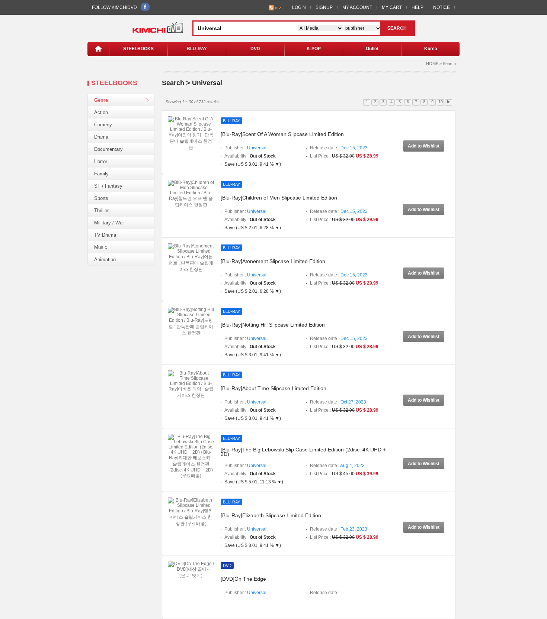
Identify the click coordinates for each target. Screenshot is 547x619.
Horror (100, 161)
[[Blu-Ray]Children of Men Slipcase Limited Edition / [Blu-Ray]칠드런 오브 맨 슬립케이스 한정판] (191, 193)
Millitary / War (109, 223)
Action (101, 112)
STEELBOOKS (138, 48)
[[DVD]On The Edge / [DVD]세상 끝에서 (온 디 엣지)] (191, 569)
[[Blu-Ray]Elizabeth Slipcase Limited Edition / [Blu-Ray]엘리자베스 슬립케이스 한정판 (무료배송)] (191, 512)
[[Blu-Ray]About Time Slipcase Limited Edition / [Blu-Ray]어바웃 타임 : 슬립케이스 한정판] (191, 384)
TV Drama (105, 235)
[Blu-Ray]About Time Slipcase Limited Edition (273, 388)
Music (100, 247)
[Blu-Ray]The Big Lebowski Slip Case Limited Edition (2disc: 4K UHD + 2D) (303, 452)
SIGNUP (324, 7)
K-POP (314, 48)
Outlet (372, 48)
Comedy (103, 124)
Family (101, 173)
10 (440, 102)
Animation (105, 259)
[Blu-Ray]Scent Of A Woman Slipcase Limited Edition (282, 134)
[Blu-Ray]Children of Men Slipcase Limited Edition (279, 198)
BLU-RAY (197, 48)
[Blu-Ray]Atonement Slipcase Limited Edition (273, 261)
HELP (417, 7)
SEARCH (397, 28)
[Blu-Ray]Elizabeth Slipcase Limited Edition (271, 515)
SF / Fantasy (108, 186)
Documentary (108, 149)
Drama (101, 137)
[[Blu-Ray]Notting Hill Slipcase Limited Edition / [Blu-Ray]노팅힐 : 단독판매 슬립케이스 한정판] (191, 321)
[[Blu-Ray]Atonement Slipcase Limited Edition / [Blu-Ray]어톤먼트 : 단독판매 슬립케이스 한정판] (191, 257)
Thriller (101, 210)
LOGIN (299, 7)
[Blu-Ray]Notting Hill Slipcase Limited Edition (273, 325)
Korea (430, 48)
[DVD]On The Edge (243, 579)
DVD (255, 48)
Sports (101, 198)
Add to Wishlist (423, 146)
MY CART (392, 7)
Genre (101, 100)
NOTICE (441, 7)
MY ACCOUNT (357, 7)
